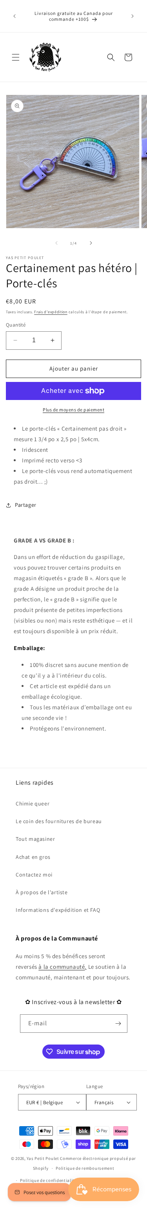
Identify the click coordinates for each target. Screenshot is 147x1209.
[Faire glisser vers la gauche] (56, 243)
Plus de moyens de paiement (73, 410)
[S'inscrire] (118, 1023)
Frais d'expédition (50, 311)
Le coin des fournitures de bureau (59, 821)
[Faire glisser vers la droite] (91, 243)
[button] (15, 57)
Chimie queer (32, 803)
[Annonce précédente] (14, 16)
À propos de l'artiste (42, 892)
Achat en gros (33, 856)
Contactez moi (34, 874)
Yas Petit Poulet (43, 1158)
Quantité (15, 324)
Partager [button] (25, 504)
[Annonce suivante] (132, 16)
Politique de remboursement (85, 1168)
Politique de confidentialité (48, 1180)
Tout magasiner (35, 838)
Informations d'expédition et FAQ (58, 909)
